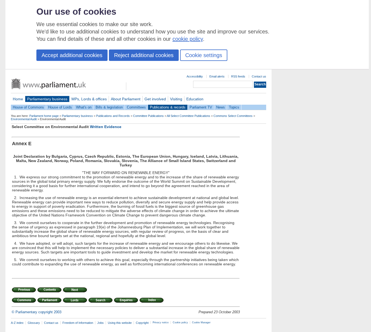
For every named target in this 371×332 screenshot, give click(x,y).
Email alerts (217, 76)
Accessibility (195, 76)
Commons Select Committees (233, 115)
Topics (234, 107)
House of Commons (28, 107)
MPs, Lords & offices (89, 99)
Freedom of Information (77, 322)
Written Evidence (105, 127)
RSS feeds (238, 76)
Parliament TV (201, 107)
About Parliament (125, 99)
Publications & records (168, 107)
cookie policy (187, 39)
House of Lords (60, 107)
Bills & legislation (109, 107)
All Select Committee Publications (188, 115)
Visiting (176, 99)
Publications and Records (113, 115)
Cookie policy (180, 322)
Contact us (259, 76)
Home (18, 99)
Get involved (155, 99)
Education (194, 99)
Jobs (100, 322)
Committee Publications (148, 115)
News (220, 107)
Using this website (120, 322)
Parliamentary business (47, 99)
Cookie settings (203, 55)
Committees (136, 107)
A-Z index (17, 322)
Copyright (142, 322)
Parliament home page (44, 115)
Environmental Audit (24, 119)
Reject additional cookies (144, 55)
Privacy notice (161, 322)
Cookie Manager (201, 322)
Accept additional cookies (72, 55)
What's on (84, 107)
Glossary (34, 322)
